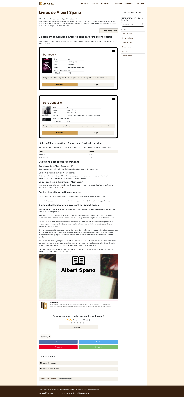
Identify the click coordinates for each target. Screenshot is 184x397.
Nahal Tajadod (127, 34)
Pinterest (59, 347)
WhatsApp (99, 347)
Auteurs (85, 4)
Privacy (75, 393)
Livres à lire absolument (133, 12)
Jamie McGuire (127, 38)
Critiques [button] (96, 85)
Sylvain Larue (126, 47)
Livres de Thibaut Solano (49, 369)
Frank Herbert (127, 56)
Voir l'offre (60, 85)
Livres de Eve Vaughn (48, 363)
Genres (95, 4)
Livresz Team (53, 302)
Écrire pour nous (67, 393)
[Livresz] (47, 3)
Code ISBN (140, 4)
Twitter (99, 342)
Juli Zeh (124, 51)
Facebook (59, 342)
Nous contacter (84, 393)
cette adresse (63, 187)
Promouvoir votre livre (53, 393)
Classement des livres (123, 4)
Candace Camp (127, 42)
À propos (42, 393)
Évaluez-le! (78, 327)
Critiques (105, 4)
